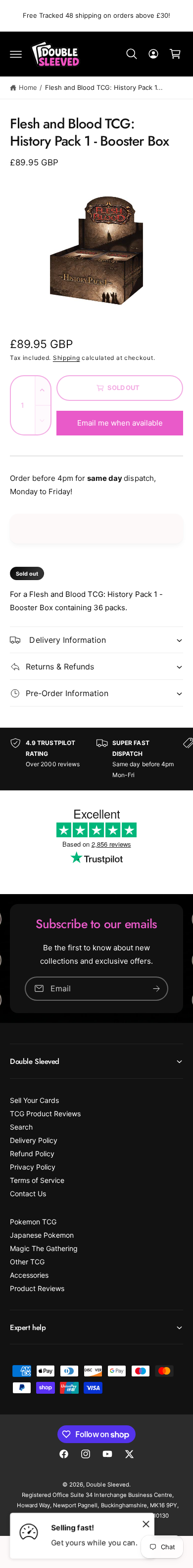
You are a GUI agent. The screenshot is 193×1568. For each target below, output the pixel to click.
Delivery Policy (33, 1140)
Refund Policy (32, 1153)
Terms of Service (37, 1180)
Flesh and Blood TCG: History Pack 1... (104, 87)
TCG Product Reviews (45, 1113)
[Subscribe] (156, 989)
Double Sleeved (107, 1484)
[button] (16, 54)
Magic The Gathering (44, 1248)
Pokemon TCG (33, 1221)
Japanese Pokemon (42, 1235)
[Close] (146, 1523)
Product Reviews (37, 1288)
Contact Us (28, 1193)
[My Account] (153, 54)
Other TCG (27, 1261)
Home (28, 87)
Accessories (29, 1275)
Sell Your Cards (34, 1100)
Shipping (66, 357)
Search (21, 1127)
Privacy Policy (32, 1167)
